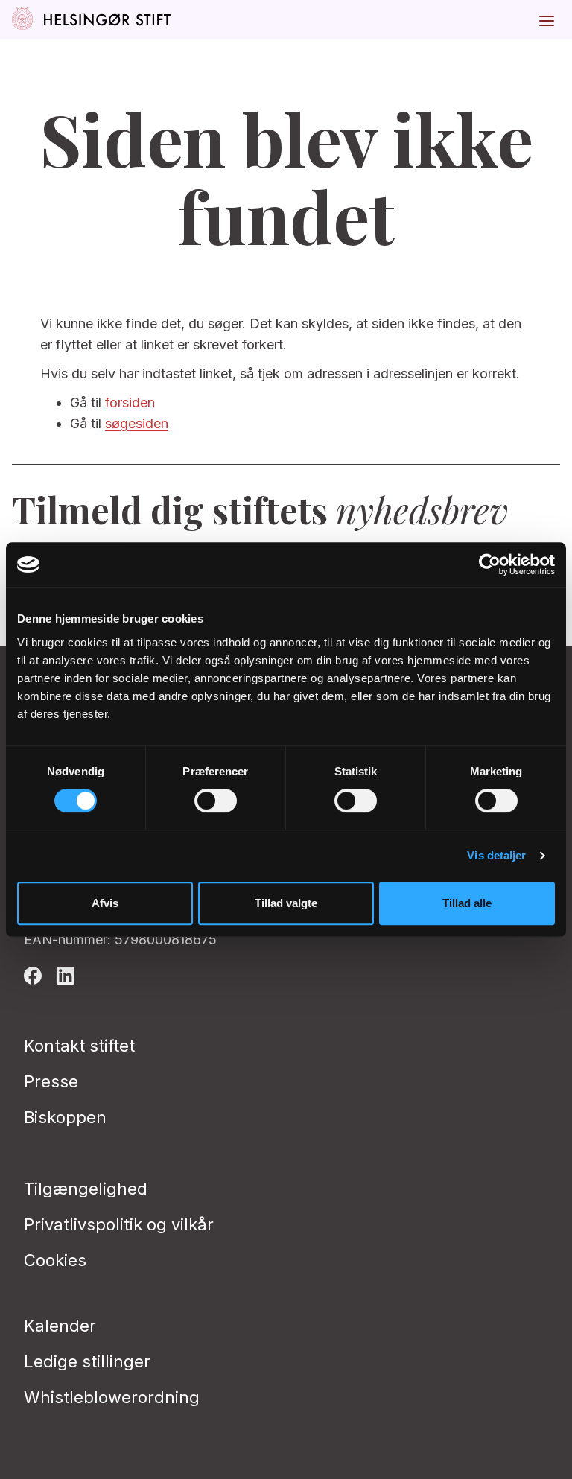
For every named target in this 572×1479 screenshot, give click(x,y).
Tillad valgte (286, 903)
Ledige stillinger (87, 1361)
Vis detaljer (496, 855)
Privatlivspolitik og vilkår (119, 1224)
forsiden (130, 402)
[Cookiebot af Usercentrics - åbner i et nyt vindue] (490, 564)
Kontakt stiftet (79, 1046)
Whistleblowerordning (112, 1397)
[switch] (215, 800)
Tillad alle (467, 903)
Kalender (60, 1326)
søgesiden (136, 423)
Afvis (105, 903)
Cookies (55, 1260)
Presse (51, 1081)
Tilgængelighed (85, 1188)
